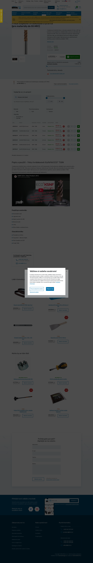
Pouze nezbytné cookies (37, 289)
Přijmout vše (50, 289)
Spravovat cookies (34, 292)
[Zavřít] (66, 271)
